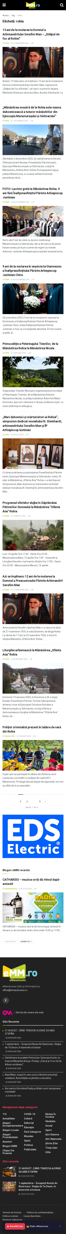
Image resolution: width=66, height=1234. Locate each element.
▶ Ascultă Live (15, 1226)
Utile (48, 1152)
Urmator (25, 942)
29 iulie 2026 (26, 889)
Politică (28, 1145)
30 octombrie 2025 (20, 202)
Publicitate (30, 1149)
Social (48, 1125)
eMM (7, 43)
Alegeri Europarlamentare (13, 1124)
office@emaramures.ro (15, 990)
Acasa (6, 15)
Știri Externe (52, 1134)
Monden (28, 1136)
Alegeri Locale (11, 1130)
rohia (19, 15)
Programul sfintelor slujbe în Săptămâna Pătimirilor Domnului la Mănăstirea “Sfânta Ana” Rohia (31, 507)
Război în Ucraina (50, 1115)
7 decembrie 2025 (20, 121)
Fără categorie (32, 1131)
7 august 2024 (24, 736)
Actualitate (9, 1118)
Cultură (28, 1118)
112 (5, 1114)
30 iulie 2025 (18, 435)
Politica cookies (10, 1216)
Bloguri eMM (10, 1146)
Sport (48, 1130)
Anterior (10, 942)
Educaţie (29, 1127)
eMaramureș (11, 889)
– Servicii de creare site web (28, 1012)
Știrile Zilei (51, 1143)
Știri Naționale (53, 1139)
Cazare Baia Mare (32, 1216)
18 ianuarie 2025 (19, 659)
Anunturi (7, 1141)
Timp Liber (51, 1147)
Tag (13, 15)
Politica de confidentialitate (40, 1212)
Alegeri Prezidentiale (10, 1136)
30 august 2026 (14, 1038)
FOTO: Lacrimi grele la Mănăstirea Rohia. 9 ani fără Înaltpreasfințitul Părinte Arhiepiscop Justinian (33, 193)
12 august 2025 (19, 353)
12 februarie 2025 (20, 590)
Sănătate (50, 1121)
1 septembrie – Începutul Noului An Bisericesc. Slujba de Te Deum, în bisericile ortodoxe (38, 1186)
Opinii (27, 1140)
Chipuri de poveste (8, 1152)
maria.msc (10, 736)
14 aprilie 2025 (19, 516)
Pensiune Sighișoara (12, 1219)
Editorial (29, 1123)
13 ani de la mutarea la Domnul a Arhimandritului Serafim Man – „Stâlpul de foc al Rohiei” (31, 34)
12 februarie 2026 (20, 43)
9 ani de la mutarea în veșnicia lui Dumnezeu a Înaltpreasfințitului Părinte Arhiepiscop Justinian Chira (32, 271)
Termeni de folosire (12, 1212)
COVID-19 (29, 1114)
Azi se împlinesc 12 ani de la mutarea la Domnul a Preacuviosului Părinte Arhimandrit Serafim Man (33, 581)
